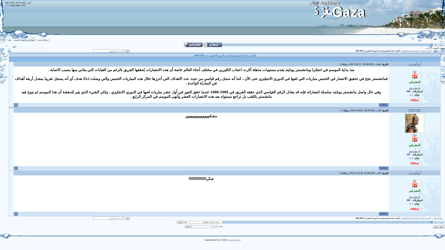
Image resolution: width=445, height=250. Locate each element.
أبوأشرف (429, 48)
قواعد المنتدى (19, 40)
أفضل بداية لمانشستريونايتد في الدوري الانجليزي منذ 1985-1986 (377, 51)
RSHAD (415, 110)
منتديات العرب (437, 51)
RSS (7, 5)
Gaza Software (234, 240)
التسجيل (334, 18)
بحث (9, 40)
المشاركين (31, 40)
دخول (327, 18)
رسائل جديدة (43, 40)
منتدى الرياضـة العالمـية (410, 51)
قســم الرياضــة (425, 51)
